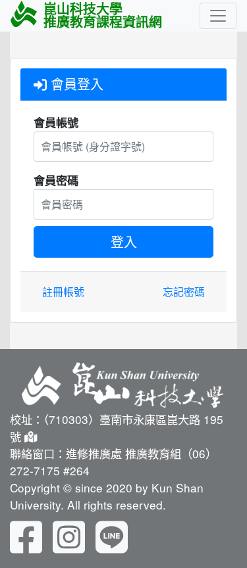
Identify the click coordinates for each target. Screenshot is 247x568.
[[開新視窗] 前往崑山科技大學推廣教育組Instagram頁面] (69, 535)
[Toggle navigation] (218, 16)
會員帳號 (56, 122)
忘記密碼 (184, 291)
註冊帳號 (63, 291)
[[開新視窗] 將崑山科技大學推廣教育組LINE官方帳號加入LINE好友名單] (112, 535)
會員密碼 (56, 180)
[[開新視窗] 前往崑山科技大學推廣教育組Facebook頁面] (26, 535)
